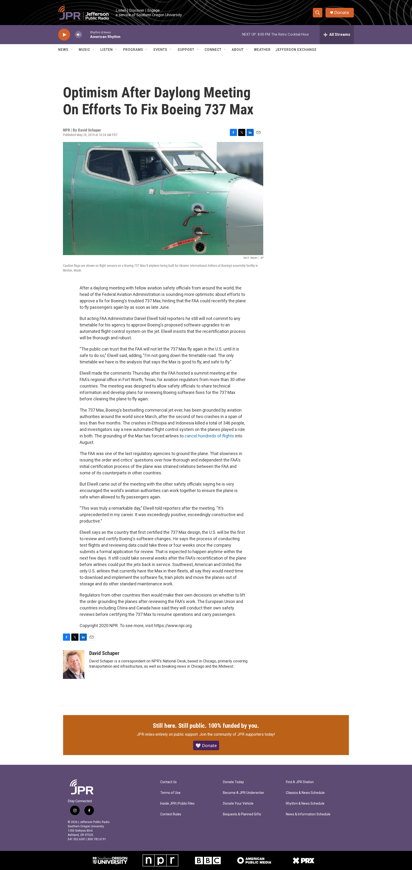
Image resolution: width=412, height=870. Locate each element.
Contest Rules (170, 814)
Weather (262, 50)
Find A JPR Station (300, 782)
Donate (341, 12)
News (63, 50)
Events (160, 50)
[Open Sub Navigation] (72, 50)
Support (186, 50)
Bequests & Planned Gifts (242, 814)
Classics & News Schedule (305, 793)
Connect (213, 50)
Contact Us (168, 782)
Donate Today (233, 782)
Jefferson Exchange (296, 50)
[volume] (78, 34)
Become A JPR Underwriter (243, 793)
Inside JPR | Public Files (177, 803)
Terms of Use (170, 793)
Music (84, 50)
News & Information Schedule (308, 814)
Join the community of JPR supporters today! (237, 734)
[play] (64, 34)
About (238, 50)
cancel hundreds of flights (209, 435)
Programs (133, 50)
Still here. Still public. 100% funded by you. (206, 725)
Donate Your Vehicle (238, 803)
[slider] (86, 34)
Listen (106, 50)
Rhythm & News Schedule (305, 803)
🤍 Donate (206, 745)
